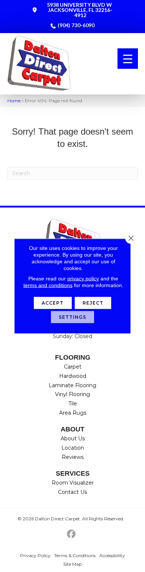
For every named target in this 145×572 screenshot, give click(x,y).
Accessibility (112, 555)
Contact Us (72, 492)
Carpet (72, 366)
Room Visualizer (73, 482)
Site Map (72, 564)
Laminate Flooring (72, 385)
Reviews (73, 457)
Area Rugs (72, 412)
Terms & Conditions (75, 555)
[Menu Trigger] (127, 58)
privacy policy (83, 279)
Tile (72, 403)
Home (13, 100)
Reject (93, 303)
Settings (73, 317)
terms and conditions (47, 285)
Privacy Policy (35, 555)
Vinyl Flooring (72, 394)
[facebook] (71, 534)
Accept (53, 303)
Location (72, 447)
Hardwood (72, 376)
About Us (73, 438)
